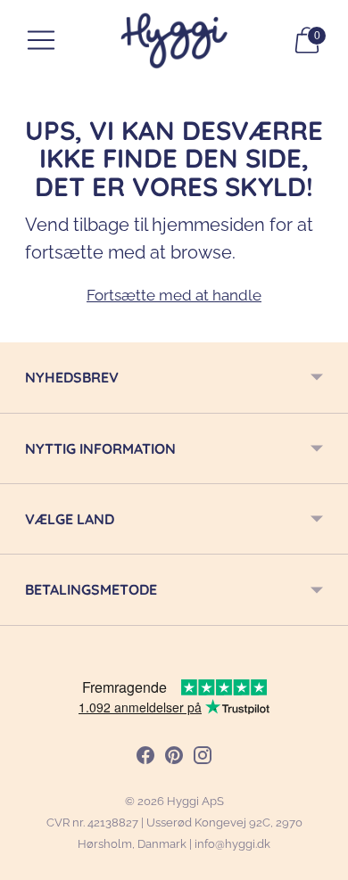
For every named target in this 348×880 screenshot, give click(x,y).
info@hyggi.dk (232, 844)
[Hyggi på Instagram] (202, 758)
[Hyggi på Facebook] (145, 758)
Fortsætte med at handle (174, 295)
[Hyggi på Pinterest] (174, 758)
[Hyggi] (174, 40)
